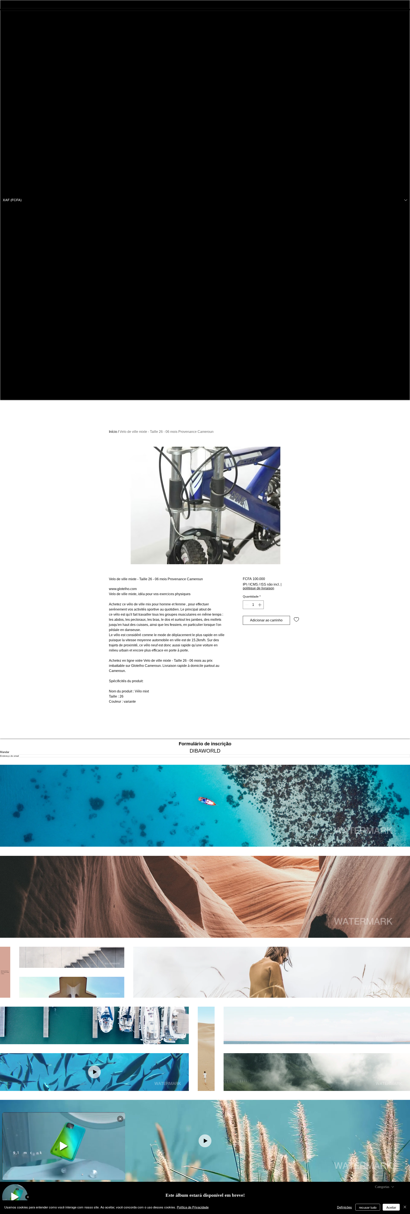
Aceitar (391, 1207)
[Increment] (260, 605)
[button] (205, 200)
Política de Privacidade (193, 1207)
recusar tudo (367, 1207)
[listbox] (205, 200)
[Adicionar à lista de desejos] (296, 619)
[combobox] (384, 1187)
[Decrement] (246, 605)
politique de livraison (258, 588)
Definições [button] (344, 1207)
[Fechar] (404, 1207)
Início (113, 431)
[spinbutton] (253, 605)
